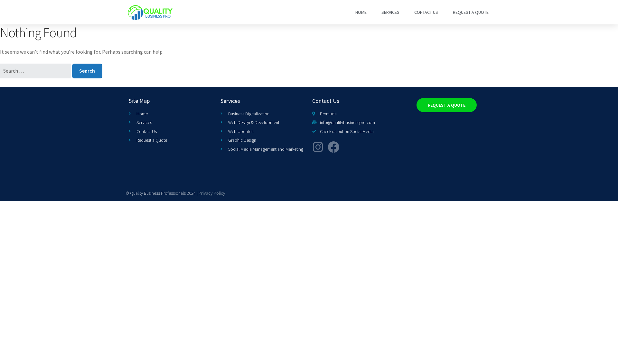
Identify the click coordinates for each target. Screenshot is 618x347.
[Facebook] (333, 147)
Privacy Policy (212, 193)
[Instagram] (318, 147)
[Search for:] (36, 70)
